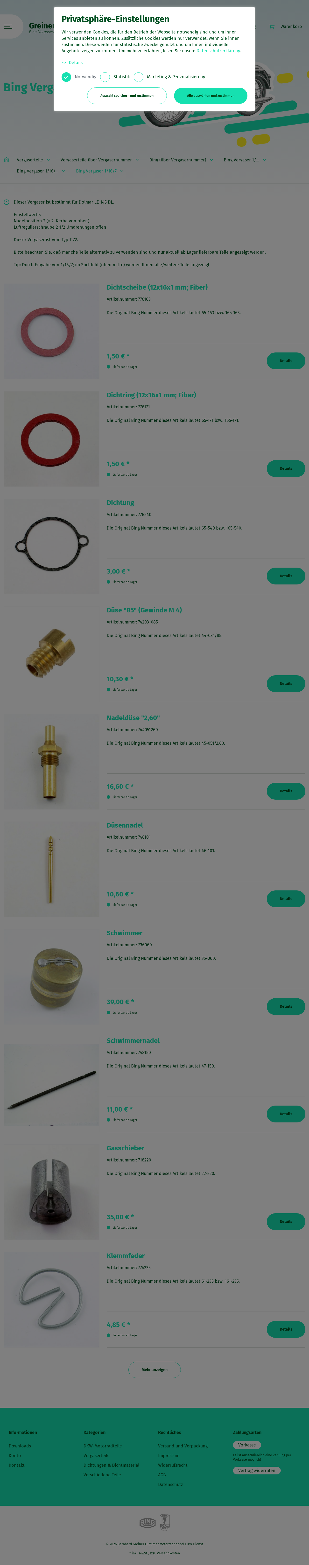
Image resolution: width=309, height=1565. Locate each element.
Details (76, 62)
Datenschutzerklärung (218, 50)
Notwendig (85, 77)
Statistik (121, 77)
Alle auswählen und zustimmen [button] (210, 96)
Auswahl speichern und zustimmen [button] (127, 96)
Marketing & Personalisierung (176, 77)
